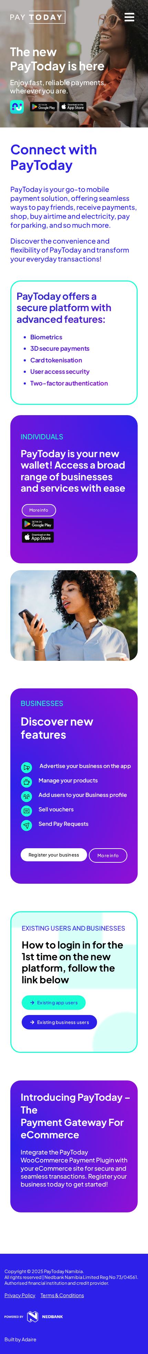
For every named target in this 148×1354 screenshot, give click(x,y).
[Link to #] (129, 17)
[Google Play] (43, 104)
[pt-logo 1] (37, 13)
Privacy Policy (19, 1295)
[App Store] (72, 104)
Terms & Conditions (62, 1295)
